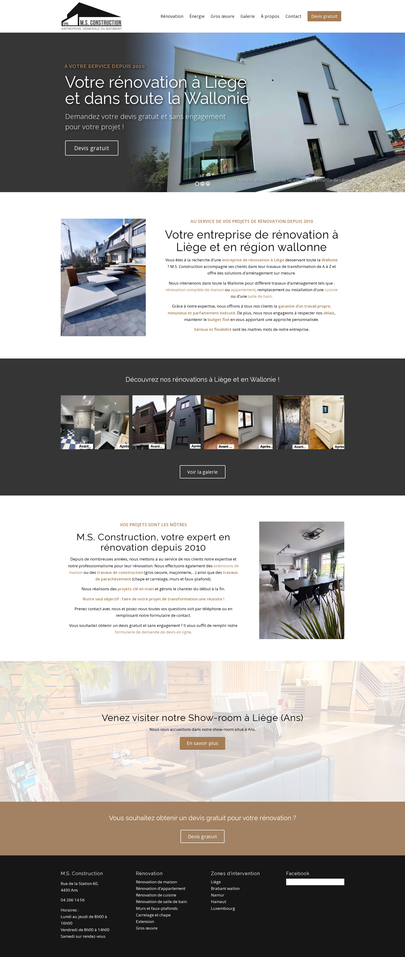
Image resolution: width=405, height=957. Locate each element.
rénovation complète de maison (194, 289)
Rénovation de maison (156, 882)
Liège (216, 882)
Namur (217, 895)
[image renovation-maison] (240, 424)
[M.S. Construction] (91, 16)
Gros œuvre (147, 928)
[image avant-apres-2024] (96, 424)
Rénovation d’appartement (160, 888)
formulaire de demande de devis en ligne (153, 632)
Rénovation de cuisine (156, 895)
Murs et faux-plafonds (157, 908)
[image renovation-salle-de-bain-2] (312, 424)
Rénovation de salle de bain (161, 901)
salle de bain (260, 296)
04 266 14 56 (73, 900)
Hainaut (218, 901)
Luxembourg (223, 908)
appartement (243, 289)
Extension (145, 921)
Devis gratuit (91, 148)
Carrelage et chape (153, 915)
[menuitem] (172, 16)
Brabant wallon (225, 888)
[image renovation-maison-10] (168, 424)
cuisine (331, 289)
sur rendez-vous (90, 936)
